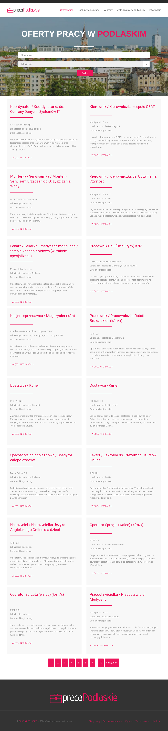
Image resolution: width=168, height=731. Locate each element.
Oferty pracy (66, 10)
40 (100, 662)
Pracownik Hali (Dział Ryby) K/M (116, 246)
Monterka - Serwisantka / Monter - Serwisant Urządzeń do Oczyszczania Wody (40, 181)
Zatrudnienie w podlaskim (131, 10)
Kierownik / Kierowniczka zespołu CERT (122, 107)
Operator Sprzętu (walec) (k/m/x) (117, 525)
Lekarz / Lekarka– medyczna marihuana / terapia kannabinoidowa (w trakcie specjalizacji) (44, 251)
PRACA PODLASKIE (28, 721)
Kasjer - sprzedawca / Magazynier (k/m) (42, 316)
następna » (111, 662)
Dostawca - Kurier (24, 385)
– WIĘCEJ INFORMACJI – (22, 157)
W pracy (108, 10)
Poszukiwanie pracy (88, 10)
